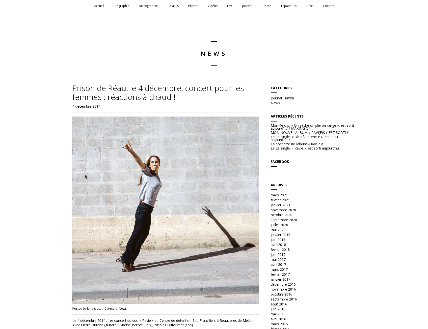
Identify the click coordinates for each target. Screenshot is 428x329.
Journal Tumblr (282, 98)
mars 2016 (279, 324)
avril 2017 (278, 264)
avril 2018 (278, 244)
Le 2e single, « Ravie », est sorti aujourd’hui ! (306, 148)
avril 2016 (278, 319)
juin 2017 (278, 254)
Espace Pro (289, 6)
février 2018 (280, 249)
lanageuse (94, 308)
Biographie (121, 6)
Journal (247, 6)
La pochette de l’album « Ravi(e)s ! (298, 144)
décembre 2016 (283, 284)
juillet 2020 (279, 224)
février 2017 (280, 274)
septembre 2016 (284, 299)
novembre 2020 (283, 210)
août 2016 (279, 304)
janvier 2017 (280, 279)
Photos (193, 6)
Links (309, 6)
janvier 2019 (280, 234)
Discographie (148, 6)
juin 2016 (278, 309)
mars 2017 (279, 269)
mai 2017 (278, 259)
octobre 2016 (281, 294)
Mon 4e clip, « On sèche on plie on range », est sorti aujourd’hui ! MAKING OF (312, 127)
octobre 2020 (281, 214)
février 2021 (280, 200)
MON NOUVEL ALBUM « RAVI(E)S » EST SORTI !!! (310, 132)
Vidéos (212, 6)
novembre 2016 (283, 289)
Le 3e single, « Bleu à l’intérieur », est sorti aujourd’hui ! (304, 138)
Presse (266, 6)
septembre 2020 (284, 219)
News (123, 308)
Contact (328, 6)
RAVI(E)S (173, 6)
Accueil (99, 6)
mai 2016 (278, 314)
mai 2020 (278, 229)
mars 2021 (279, 195)
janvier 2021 (280, 205)
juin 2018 (278, 239)
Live (230, 6)
